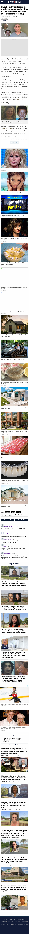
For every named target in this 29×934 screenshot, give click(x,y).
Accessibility (15, 921)
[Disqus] (14, 542)
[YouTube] (14, 515)
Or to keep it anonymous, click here (15, 740)
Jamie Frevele (4, 809)
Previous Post (8, 520)
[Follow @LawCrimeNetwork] (21, 515)
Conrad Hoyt (4, 837)
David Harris (4, 755)
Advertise (21, 919)
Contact (15, 924)
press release (20, 99)
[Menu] (2, 2)
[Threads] (20, 515)
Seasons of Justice (6, 128)
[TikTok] (17, 515)
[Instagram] (18, 515)
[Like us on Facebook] (15, 515)
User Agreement (23, 921)
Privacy (9, 921)
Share (4, 20)
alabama (7, 512)
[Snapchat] (23, 515)
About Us (16, 919)
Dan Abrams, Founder (23, 924)
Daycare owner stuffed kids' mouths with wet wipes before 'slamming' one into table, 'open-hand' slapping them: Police (14, 631)
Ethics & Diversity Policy (6, 924)
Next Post (21, 520)
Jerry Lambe (4, 781)
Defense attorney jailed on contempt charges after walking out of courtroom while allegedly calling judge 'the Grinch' (14, 608)
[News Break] (24, 515)
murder (18, 512)
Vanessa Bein (4, 16)
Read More (14, 142)
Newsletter (3, 921)
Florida (13, 512)
